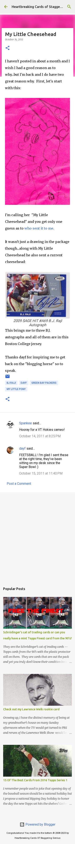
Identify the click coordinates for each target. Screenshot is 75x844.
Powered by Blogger (40, 824)
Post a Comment (19, 484)
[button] (7, 48)
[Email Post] (7, 378)
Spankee (25, 423)
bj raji (11, 382)
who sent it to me (38, 228)
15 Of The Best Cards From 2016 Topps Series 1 (35, 780)
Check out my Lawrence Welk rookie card (31, 709)
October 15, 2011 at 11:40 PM (40, 473)
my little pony (16, 389)
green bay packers (43, 382)
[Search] (69, 7)
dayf (24, 382)
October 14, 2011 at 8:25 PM (40, 436)
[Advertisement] (37, 536)
